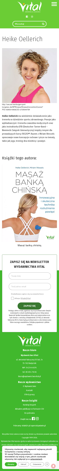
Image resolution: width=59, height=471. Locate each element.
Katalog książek (29, 405)
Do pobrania (29, 413)
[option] (29, 206)
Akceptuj (11, 464)
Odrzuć (23, 464)
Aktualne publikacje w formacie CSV (29, 409)
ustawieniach (36, 459)
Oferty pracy (29, 394)
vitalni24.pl (26, 426)
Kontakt (29, 390)
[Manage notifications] (53, 466)
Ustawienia (37, 464)
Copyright (25, 438)
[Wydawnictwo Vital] (29, 7)
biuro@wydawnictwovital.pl (29, 376)
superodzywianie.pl (38, 426)
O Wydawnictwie (29, 386)
